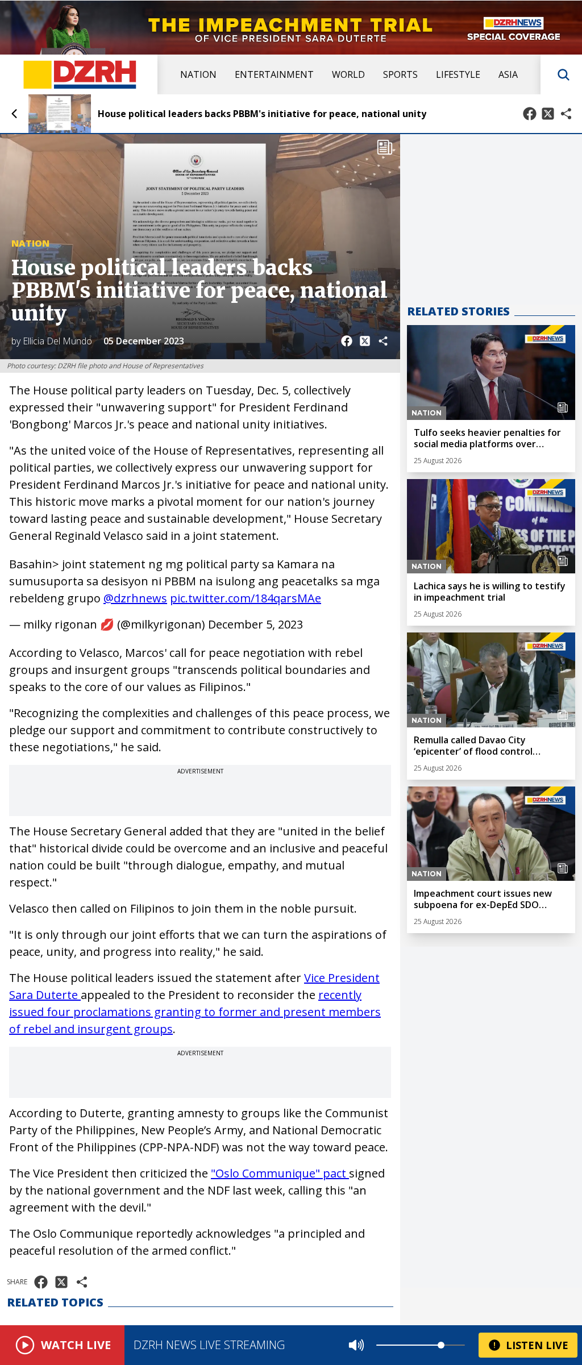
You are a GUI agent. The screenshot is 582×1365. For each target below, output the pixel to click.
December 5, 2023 (255, 624)
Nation (198, 74)
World (348, 74)
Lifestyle (458, 74)
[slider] (441, 1345)
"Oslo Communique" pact (280, 1173)
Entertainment (274, 74)
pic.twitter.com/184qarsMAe (245, 598)
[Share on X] (548, 113)
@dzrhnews (135, 598)
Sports (400, 74)
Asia (508, 74)
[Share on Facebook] (530, 113)
